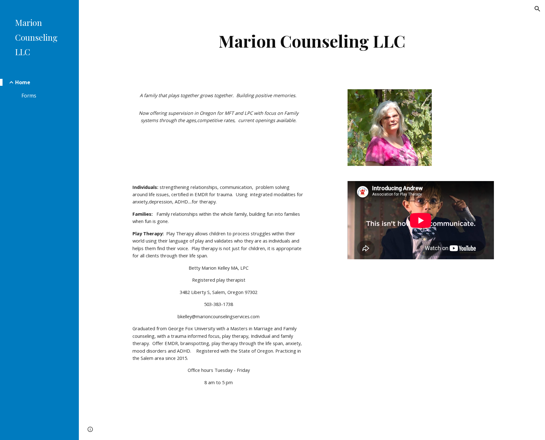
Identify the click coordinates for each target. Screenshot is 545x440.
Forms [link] (28, 95)
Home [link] (22, 82)
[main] (312, 40)
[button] (537, 8)
